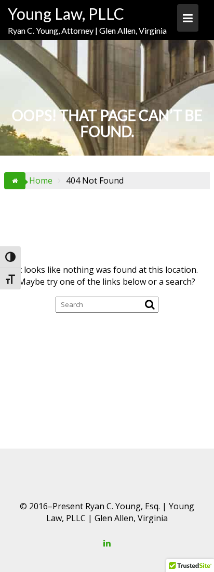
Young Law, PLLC (66, 13)
